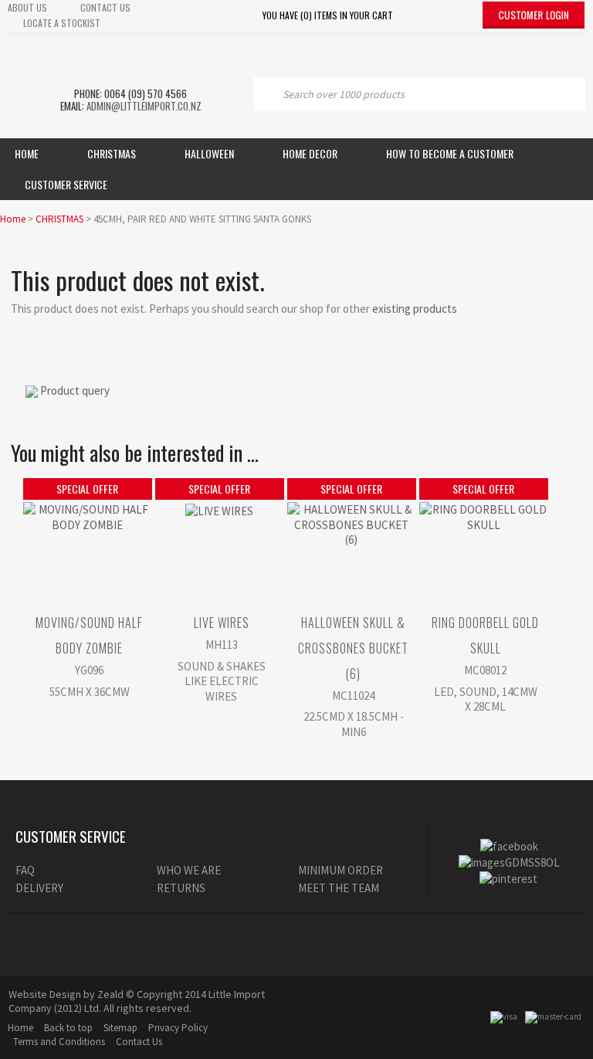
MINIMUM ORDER (340, 870)
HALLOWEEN (209, 153)
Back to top (68, 1027)
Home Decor (310, 153)
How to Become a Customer (449, 153)
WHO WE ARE (189, 870)
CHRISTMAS (59, 219)
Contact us (105, 7)
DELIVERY (39, 888)
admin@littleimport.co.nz (144, 106)
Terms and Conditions (59, 1041)
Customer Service (66, 184)
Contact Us (139, 1041)
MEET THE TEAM (338, 888)
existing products (414, 308)
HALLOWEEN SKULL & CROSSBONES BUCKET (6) (353, 648)
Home (27, 153)
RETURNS (181, 888)
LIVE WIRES (221, 622)
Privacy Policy (178, 1027)
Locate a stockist (61, 22)
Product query (75, 390)
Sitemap (120, 1027)
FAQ (25, 870)
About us (27, 7)
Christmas (111, 153)
